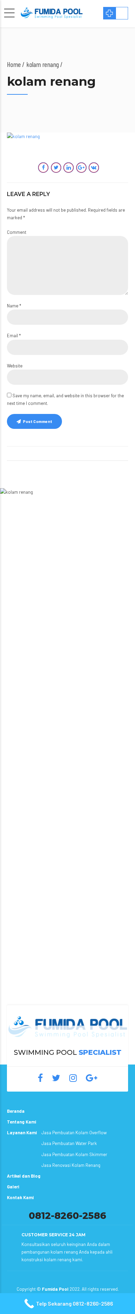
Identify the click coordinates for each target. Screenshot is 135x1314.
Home (14, 64)
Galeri (13, 1186)
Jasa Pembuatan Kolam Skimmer (74, 1154)
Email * (14, 335)
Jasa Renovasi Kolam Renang (71, 1165)
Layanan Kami (22, 1132)
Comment (16, 232)
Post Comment (37, 421)
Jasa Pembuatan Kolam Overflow (74, 1132)
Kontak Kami (20, 1197)
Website (14, 365)
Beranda (16, 1111)
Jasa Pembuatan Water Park (69, 1143)
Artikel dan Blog (23, 1176)
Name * (14, 305)
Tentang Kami (21, 1122)
